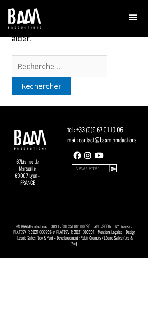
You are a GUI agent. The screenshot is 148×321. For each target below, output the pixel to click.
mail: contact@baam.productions (101, 139)
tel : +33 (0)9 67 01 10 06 (95, 129)
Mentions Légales (110, 232)
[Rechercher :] (59, 66)
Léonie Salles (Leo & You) (35, 238)
